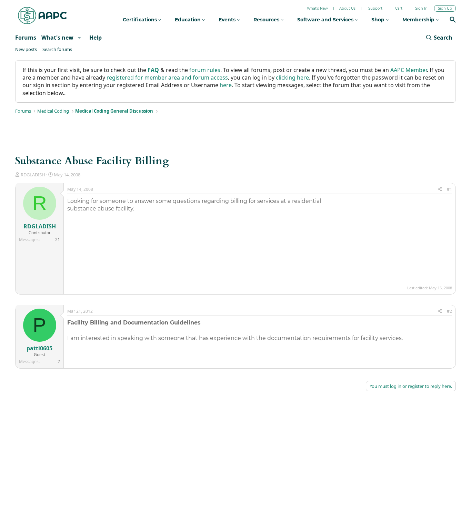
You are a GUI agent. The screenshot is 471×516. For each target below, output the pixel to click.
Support (375, 8)
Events (228, 20)
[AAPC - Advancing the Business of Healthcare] (42, 15)
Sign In (421, 8)
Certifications (140, 20)
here (226, 85)
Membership (419, 20)
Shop (378, 20)
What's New (317, 8)
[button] (79, 37)
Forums (25, 37)
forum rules (204, 70)
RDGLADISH (33, 175)
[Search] (453, 20)
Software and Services (326, 20)
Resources (267, 20)
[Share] (439, 190)
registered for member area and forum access (167, 77)
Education (188, 20)
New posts (26, 49)
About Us (347, 8)
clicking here (292, 77)
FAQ (153, 70)
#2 (449, 311)
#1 (449, 189)
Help (95, 37)
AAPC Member (408, 70)
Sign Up (445, 8)
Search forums (57, 49)
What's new (57, 37)
